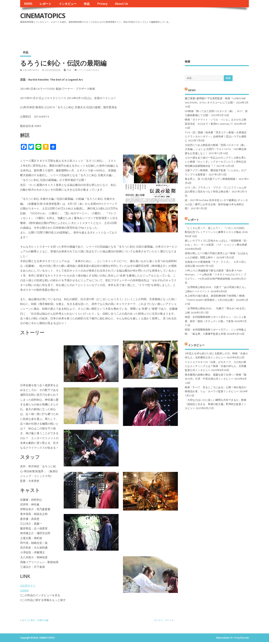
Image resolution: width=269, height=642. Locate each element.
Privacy (102, 4)
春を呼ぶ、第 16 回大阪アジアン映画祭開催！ (211, 179)
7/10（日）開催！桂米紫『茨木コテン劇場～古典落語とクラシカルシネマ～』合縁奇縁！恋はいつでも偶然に (215, 136)
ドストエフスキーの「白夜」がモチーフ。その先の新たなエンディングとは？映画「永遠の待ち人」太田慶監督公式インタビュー (215, 366)
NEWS (28, 4)
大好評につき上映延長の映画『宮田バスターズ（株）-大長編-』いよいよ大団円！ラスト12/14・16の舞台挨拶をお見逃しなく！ (216, 149)
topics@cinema (31, 69)
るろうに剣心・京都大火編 (35, 620)
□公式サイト (28, 585)
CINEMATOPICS (42, 15)
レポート (45, 4)
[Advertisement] (179, 34)
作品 (87, 4)
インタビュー (67, 4)
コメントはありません (89, 69)
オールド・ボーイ (163, 620)
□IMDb (24, 590)
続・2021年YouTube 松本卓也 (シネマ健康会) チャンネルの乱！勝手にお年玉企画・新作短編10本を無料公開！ (216, 204)
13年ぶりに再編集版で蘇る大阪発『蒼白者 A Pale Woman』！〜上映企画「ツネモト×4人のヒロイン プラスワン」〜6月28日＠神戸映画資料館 (215, 274)
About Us (121, 4)
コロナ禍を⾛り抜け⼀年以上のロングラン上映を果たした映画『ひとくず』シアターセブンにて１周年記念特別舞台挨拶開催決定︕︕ (215, 162)
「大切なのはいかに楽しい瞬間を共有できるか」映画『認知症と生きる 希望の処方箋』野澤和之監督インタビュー (215, 404)
